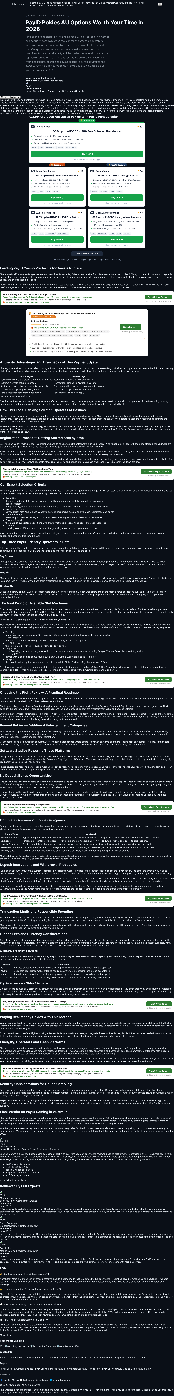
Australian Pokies (61, 2)
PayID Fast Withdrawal (106, 2)
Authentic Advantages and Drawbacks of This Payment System (87, 100)
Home (33, 2)
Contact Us (144, 1357)
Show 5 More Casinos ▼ (87, 254)
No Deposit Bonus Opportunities (28, 108)
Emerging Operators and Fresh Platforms (141, 110)
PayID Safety (67, 5)
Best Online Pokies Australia (100, 667)
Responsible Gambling (43, 1346)
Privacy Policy (36, 1357)
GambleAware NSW (67, 1346)
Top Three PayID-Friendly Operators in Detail (121, 102)
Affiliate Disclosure (89, 1357)
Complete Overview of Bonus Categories (69, 108)
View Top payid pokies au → (40, 78)
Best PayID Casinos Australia (133, 284)
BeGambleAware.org (113, 259)
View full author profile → (13, 1180)
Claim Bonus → (130, 327)
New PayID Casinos (106, 1368)
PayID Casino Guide (49, 5)
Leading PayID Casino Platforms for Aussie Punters (27, 100)
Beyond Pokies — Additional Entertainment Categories (107, 105)
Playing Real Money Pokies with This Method (94, 110)
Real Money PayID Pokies (122, 1033)
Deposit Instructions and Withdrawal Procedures (118, 108)
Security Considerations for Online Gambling (24, 113)
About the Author (19, 1357)
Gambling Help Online (16, 1346)
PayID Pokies (125, 2)
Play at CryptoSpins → (159, 1004)
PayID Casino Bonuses (82, 2)
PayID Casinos (44, 2)
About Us (5, 1357)
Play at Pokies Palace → (158, 297)
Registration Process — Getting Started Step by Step (37, 102)
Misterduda (18, 4)
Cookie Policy (51, 1357)
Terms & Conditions (69, 1357)
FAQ (98, 113)
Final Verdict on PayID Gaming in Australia (71, 113)
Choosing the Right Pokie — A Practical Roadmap (51, 105)
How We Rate (107, 1357)
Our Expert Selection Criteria (81, 102)
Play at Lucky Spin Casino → (156, 471)
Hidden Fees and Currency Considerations (46, 110)
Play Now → (87, 153)
